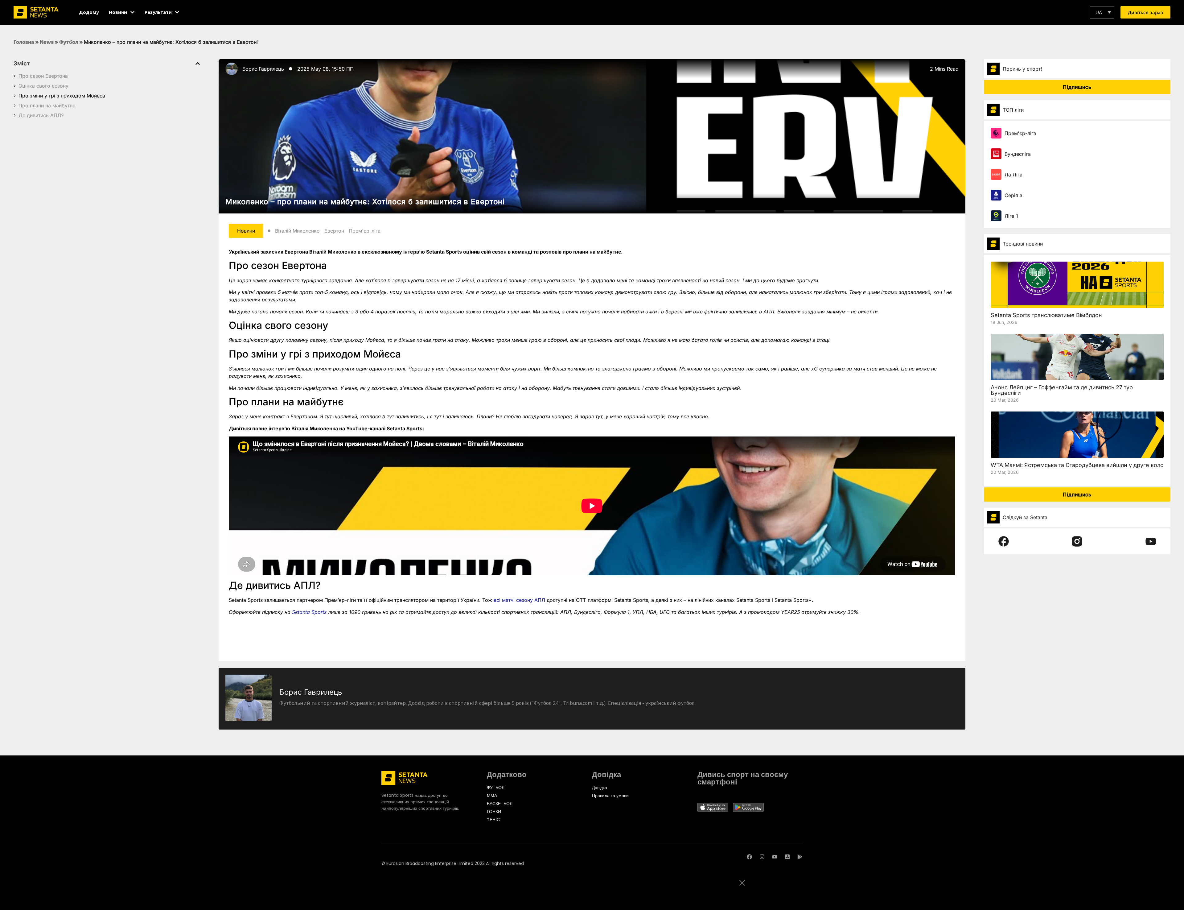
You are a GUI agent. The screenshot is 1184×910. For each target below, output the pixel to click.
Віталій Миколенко (297, 231)
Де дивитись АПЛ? (41, 115)
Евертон (334, 231)
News (47, 42)
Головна (24, 42)
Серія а (1013, 195)
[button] (1102, 12)
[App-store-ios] (787, 856)
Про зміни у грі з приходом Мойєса (61, 96)
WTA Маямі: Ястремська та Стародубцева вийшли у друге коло (1077, 465)
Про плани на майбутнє (46, 105)
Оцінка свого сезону (43, 86)
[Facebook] (749, 856)
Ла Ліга (1013, 175)
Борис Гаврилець (263, 69)
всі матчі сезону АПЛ (519, 600)
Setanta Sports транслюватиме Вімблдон (1046, 315)
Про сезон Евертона (43, 76)
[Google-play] (800, 856)
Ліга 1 (1011, 216)
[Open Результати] (177, 12)
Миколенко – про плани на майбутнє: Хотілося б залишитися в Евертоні (365, 201)
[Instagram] (762, 856)
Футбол (68, 42)
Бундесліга (1018, 154)
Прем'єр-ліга (364, 231)
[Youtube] (774, 856)
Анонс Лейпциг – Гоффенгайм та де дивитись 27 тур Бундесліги (1062, 390)
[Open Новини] (132, 12)
